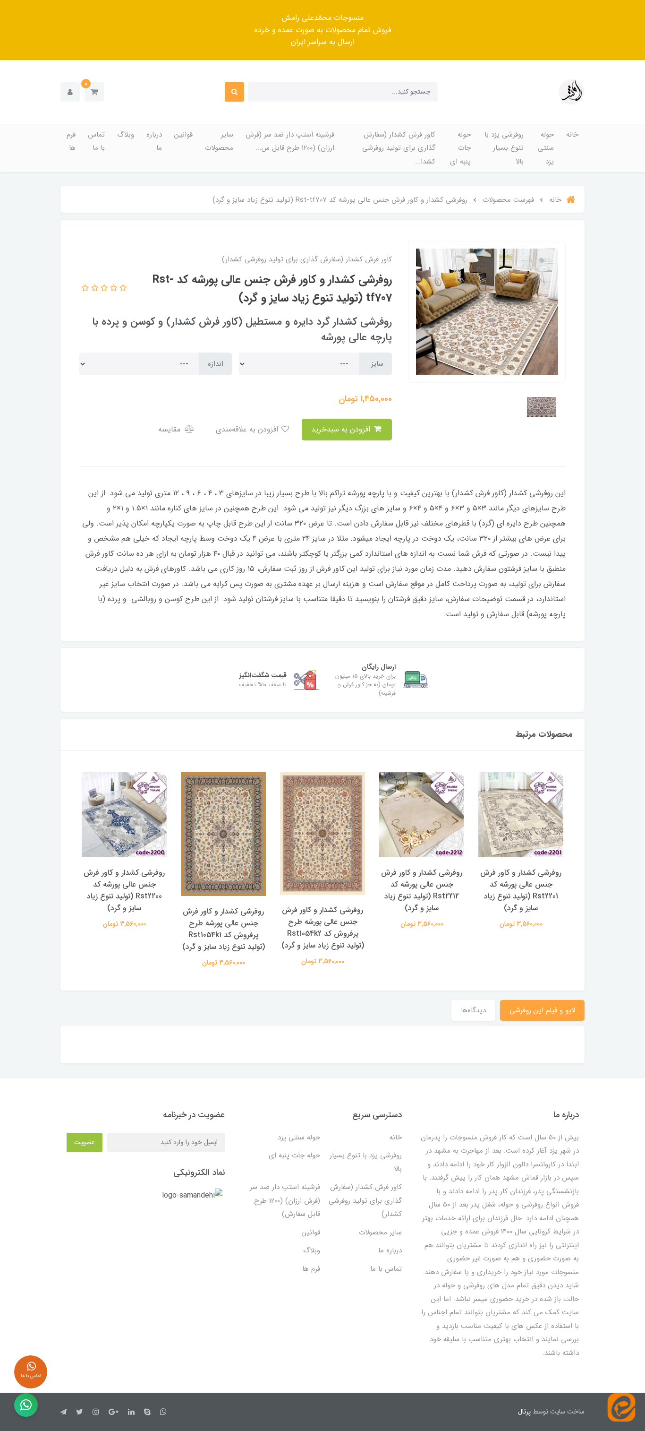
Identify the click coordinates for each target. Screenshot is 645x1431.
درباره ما (154, 141)
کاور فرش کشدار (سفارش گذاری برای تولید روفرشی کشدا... (398, 148)
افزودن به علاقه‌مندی (248, 429)
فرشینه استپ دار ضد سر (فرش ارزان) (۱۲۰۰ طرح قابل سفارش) (285, 1200)
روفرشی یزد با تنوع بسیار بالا (504, 148)
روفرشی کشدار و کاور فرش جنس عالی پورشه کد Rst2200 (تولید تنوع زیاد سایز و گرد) (124, 890)
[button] (94, 92)
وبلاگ (125, 134)
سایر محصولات (219, 141)
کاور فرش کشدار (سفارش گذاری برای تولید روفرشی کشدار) (365, 1200)
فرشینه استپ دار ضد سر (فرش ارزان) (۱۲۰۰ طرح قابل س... (290, 141)
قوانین (183, 134)
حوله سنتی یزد (546, 148)
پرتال (524, 1411)
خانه (572, 134)
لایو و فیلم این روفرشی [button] (542, 1010)
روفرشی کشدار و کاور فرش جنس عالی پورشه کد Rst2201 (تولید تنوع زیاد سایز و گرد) (520, 890)
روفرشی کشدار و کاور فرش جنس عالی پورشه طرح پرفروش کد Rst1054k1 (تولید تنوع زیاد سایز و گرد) (223, 929)
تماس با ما (96, 141)
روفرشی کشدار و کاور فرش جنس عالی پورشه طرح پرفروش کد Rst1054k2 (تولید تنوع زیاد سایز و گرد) (322, 927)
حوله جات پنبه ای (460, 148)
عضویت (84, 1142)
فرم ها (71, 141)
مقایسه (170, 429)
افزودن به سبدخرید (342, 429)
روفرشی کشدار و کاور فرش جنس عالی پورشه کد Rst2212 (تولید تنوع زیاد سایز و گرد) (421, 890)
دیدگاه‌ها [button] (473, 1010)
